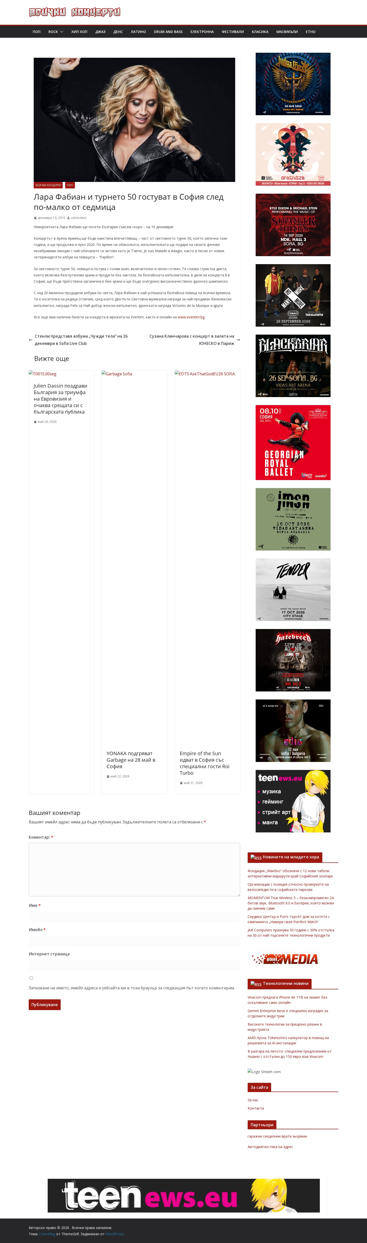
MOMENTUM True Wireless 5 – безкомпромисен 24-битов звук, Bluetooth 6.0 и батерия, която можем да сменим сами (291, 903)
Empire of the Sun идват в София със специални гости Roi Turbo (204, 763)
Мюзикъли (287, 31)
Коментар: (41, 837)
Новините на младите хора (291, 857)
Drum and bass (168, 31)
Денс (118, 31)
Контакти (256, 1108)
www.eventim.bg (191, 317)
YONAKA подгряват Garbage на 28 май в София (131, 760)
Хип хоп (79, 31)
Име (35, 905)
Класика (260, 31)
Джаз (100, 31)
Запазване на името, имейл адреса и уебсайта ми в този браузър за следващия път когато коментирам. (132, 988)
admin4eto (78, 218)
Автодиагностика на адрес (270, 1146)
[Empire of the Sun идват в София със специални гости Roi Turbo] (207, 374)
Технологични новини (286, 983)
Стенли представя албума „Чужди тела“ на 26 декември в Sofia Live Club (81, 339)
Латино (138, 31)
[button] (60, 31)
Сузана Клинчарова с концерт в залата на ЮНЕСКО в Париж (192, 339)
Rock (53, 31)
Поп (36, 31)
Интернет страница (49, 954)
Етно (311, 31)
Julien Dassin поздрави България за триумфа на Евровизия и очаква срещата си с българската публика (60, 398)
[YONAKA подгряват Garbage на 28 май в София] (134, 374)
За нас (253, 1100)
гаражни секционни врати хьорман (277, 1136)
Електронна (202, 31)
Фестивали (233, 31)
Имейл (37, 929)
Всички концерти (48, 185)
